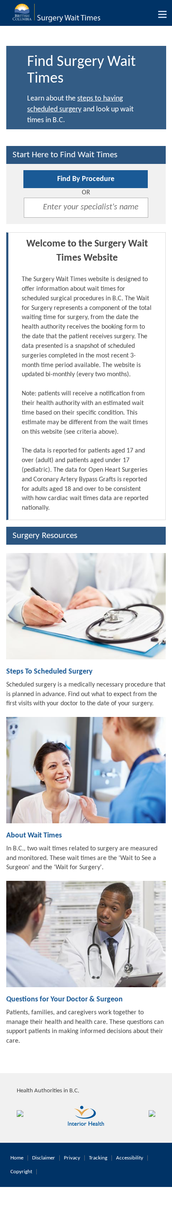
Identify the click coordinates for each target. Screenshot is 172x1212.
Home (16, 1158)
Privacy (72, 1158)
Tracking (98, 1158)
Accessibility (129, 1158)
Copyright (21, 1171)
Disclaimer (43, 1158)
